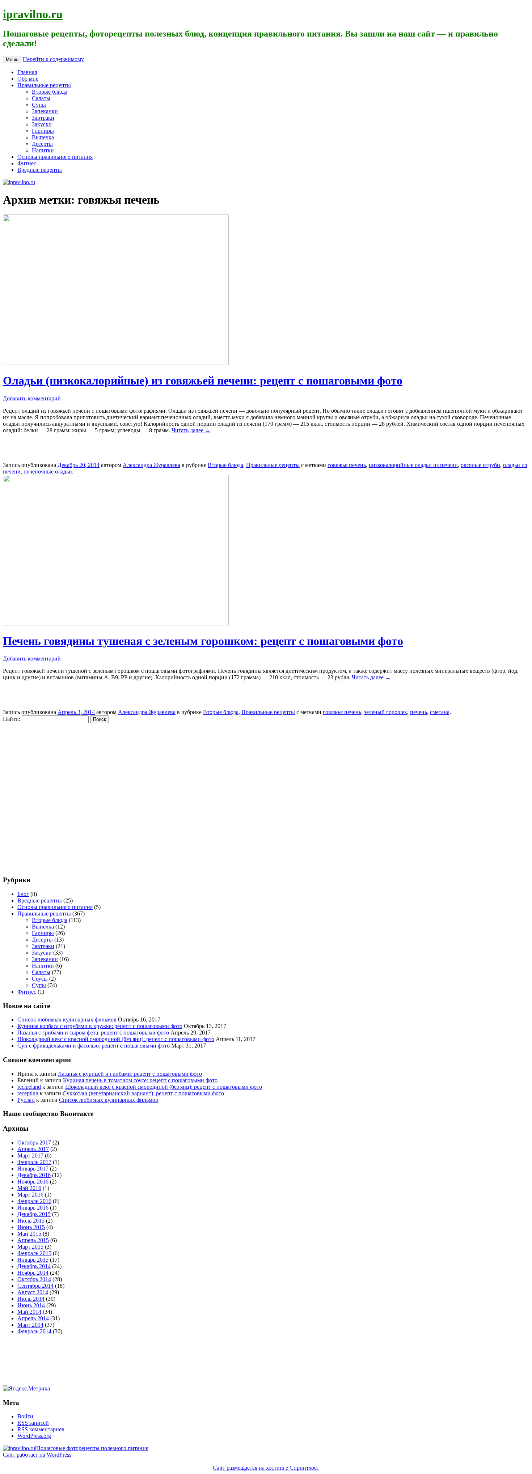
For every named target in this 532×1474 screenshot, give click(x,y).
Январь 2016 (32, 1208)
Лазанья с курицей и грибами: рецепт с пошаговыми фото (130, 1074)
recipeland (29, 1087)
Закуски (42, 124)
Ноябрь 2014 (32, 1273)
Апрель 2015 (33, 1240)
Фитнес (26, 163)
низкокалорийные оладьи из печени (413, 465)
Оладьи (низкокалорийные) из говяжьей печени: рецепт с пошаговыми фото (202, 380)
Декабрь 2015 (34, 1214)
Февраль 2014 (34, 1331)
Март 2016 (30, 1194)
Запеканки (45, 111)
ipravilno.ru (33, 14)
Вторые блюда (49, 92)
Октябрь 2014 (34, 1279)
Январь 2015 (32, 1260)
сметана (439, 712)
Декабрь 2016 (34, 1175)
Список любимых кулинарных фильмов (67, 1019)
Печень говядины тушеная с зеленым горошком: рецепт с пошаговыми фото (203, 640)
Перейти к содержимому (53, 59)
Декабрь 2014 (34, 1266)
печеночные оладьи (48, 471)
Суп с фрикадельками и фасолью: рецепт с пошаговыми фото (93, 1045)
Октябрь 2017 (34, 1142)
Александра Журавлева (151, 465)
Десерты (42, 144)
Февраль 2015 (34, 1253)
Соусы (40, 979)
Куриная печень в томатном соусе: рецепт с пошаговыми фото (140, 1080)
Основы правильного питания (55, 157)
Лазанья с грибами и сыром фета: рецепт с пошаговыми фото (93, 1032)
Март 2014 (30, 1325)
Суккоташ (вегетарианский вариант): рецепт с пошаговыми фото (143, 1093)
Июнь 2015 (31, 1227)
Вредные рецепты (39, 170)
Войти (25, 1416)
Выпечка (43, 137)
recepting (27, 1093)
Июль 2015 (31, 1221)
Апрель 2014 (33, 1318)
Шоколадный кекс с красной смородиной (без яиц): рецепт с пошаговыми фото (115, 1039)
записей (33, 1423)
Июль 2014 (31, 1299)
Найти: (11, 719)
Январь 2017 (32, 1168)
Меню (12, 59)
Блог (23, 894)
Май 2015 (29, 1234)
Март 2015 (30, 1247)
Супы (39, 105)
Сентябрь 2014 (35, 1286)
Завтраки (43, 118)
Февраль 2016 (34, 1201)
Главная (27, 72)
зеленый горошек (385, 712)
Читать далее (191, 430)
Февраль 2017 (34, 1162)
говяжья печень (347, 465)
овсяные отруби (480, 465)
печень (418, 712)
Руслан (26, 1100)
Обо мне (27, 79)
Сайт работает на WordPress (37, 1455)
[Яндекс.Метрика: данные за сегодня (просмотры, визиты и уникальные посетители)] (26, 1388)
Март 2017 (30, 1155)
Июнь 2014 (31, 1305)
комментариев (40, 1429)
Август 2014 (32, 1292)
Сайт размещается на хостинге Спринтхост (266, 1468)
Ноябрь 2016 (32, 1181)
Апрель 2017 (33, 1149)
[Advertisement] (46, 795)
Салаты (41, 98)
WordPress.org (34, 1436)
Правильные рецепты (44, 85)
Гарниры (43, 131)
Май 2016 (29, 1188)
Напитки (43, 150)
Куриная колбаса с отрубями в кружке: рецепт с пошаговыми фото (99, 1026)
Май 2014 (29, 1312)
